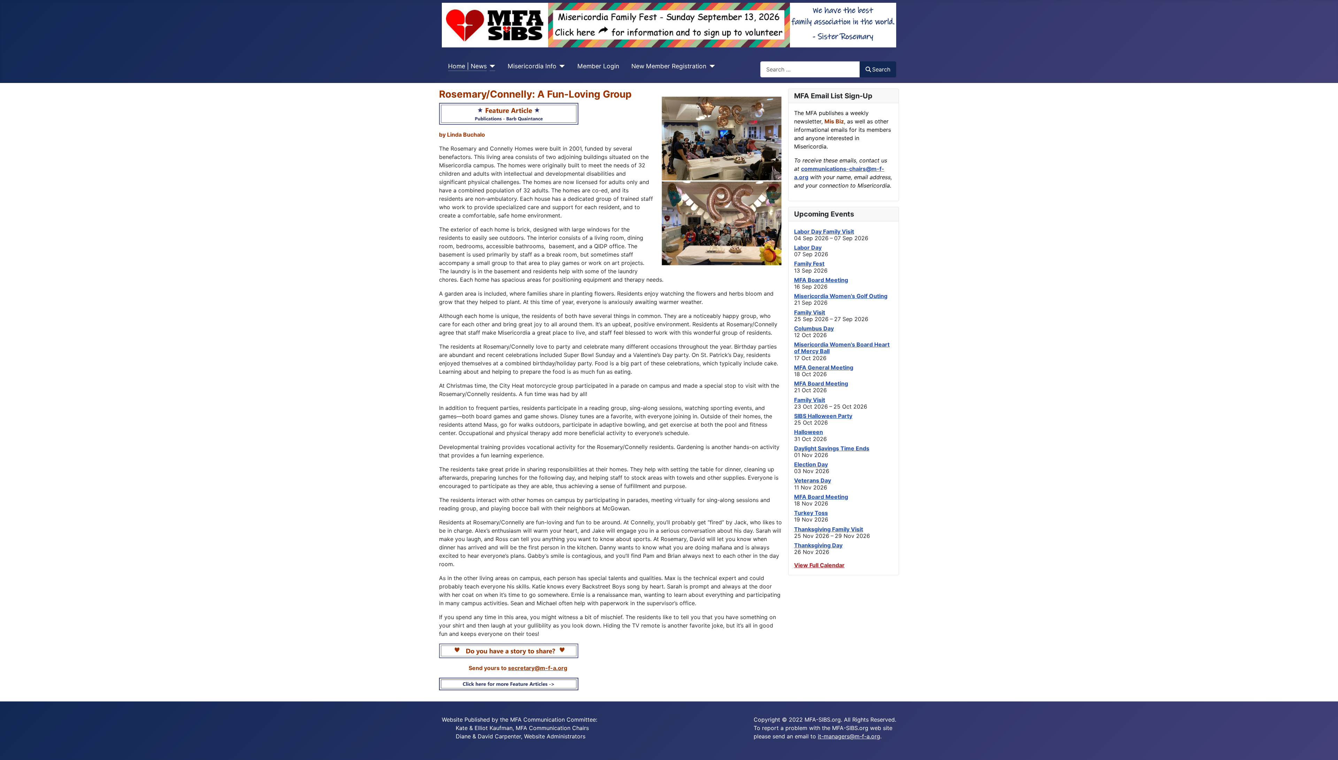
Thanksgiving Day (818, 545)
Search (881, 69)
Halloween (808, 431)
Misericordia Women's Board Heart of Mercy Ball (842, 348)
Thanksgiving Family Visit (828, 529)
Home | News (467, 66)
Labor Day (808, 247)
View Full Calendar (819, 565)
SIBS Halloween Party (823, 415)
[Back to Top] (1325, 747)
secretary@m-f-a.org (537, 667)
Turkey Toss (811, 512)
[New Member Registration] (710, 66)
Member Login (598, 66)
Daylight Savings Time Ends (831, 448)
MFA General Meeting (823, 367)
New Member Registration (668, 66)
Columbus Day (814, 328)
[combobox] (810, 69)
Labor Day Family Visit (824, 231)
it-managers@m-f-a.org (849, 736)
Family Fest (809, 263)
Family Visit (809, 312)
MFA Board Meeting (821, 279)
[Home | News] (491, 66)
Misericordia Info (532, 66)
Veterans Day (812, 480)
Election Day (811, 464)
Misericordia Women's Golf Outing (840, 295)
